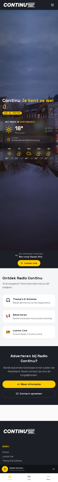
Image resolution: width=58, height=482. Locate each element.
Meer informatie (31, 384)
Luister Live (30, 263)
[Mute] (53, 469)
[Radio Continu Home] (19, 5)
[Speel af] (5, 469)
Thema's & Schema (12, 460)
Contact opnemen (31, 393)
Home (5, 452)
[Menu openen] (52, 5)
